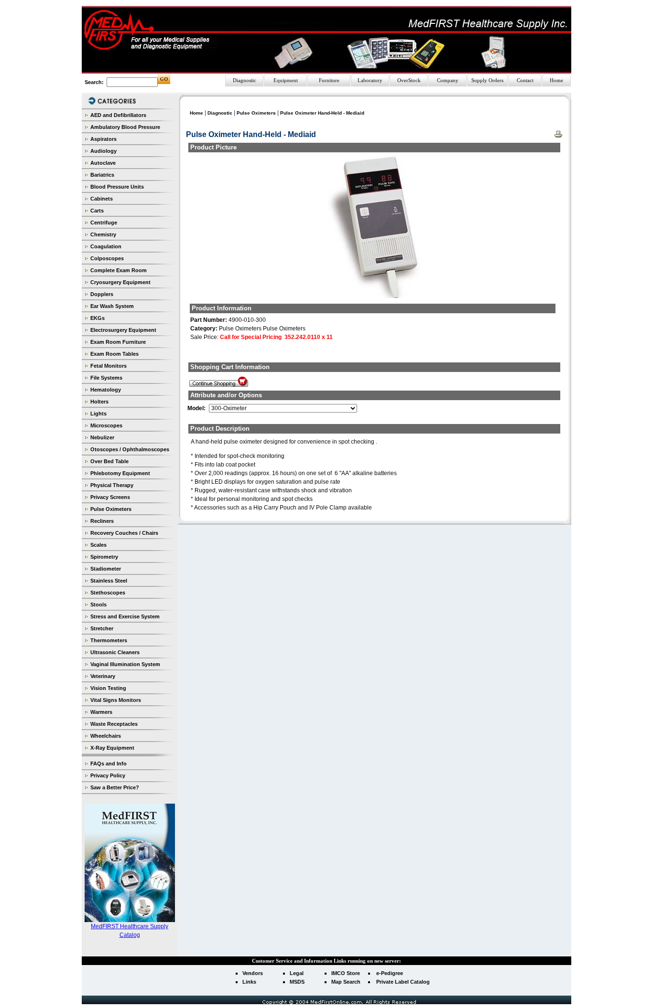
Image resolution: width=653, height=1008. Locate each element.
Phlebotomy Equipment (120, 473)
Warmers (101, 712)
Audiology (103, 151)
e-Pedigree (389, 973)
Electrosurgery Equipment (123, 330)
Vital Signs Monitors (115, 700)
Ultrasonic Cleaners (115, 652)
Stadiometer (105, 569)
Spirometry (104, 557)
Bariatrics (102, 175)
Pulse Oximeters (110, 509)
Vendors (252, 973)
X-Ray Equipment (112, 748)
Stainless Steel (108, 581)
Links (249, 982)
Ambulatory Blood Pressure (125, 127)
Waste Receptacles (114, 724)
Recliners (102, 521)
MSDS (297, 982)
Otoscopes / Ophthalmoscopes (129, 449)
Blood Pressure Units (117, 187)
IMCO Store (345, 973)
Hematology (105, 390)
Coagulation (105, 246)
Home (196, 113)
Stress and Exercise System (125, 616)
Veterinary (102, 676)
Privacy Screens (110, 497)
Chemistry (103, 234)
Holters (99, 401)
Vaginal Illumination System (125, 664)
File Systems (106, 378)
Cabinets (101, 199)
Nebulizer (102, 437)
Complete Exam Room (118, 270)
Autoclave (103, 163)
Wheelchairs (105, 736)
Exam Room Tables (114, 354)
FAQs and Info (108, 763)
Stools (98, 604)
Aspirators (103, 139)
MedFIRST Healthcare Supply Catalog (129, 930)
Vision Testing (108, 688)
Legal (297, 973)
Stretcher (101, 628)
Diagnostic (219, 113)
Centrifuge (103, 222)
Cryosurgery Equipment (120, 282)
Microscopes (106, 425)
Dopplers (101, 294)
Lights (98, 413)
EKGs (97, 318)
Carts (97, 210)
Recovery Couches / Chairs (124, 533)
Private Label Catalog (403, 982)
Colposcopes (107, 258)
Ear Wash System (112, 306)
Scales (98, 545)
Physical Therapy (111, 485)
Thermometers (108, 640)
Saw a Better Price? (114, 787)
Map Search (345, 982)
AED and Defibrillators (118, 115)
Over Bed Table (109, 461)
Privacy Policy (107, 775)
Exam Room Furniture (118, 342)
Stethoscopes (107, 592)
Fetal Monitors (108, 366)
